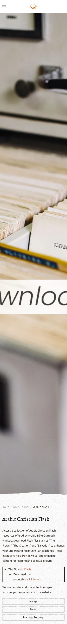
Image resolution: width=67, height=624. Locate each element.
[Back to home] (33, 6)
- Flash (27, 569)
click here (33, 579)
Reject (33, 609)
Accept (33, 601)
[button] (4, 6)
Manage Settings (33, 617)
